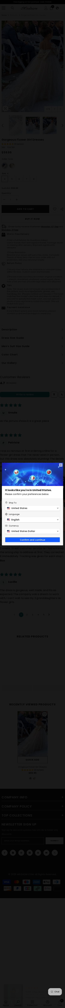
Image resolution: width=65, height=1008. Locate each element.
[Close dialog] (60, 465)
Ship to (13, 502)
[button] (32, 508)
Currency (14, 525)
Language (14, 514)
